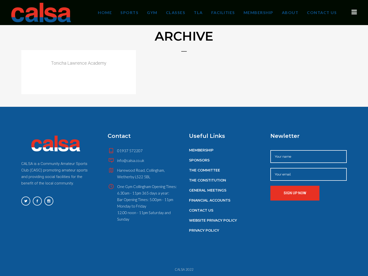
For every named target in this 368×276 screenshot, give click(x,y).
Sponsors (199, 160)
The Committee (204, 170)
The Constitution (207, 180)
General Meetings (207, 190)
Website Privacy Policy (213, 220)
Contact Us (201, 210)
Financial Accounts (209, 200)
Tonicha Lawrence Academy (78, 63)
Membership (201, 150)
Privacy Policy (204, 230)
